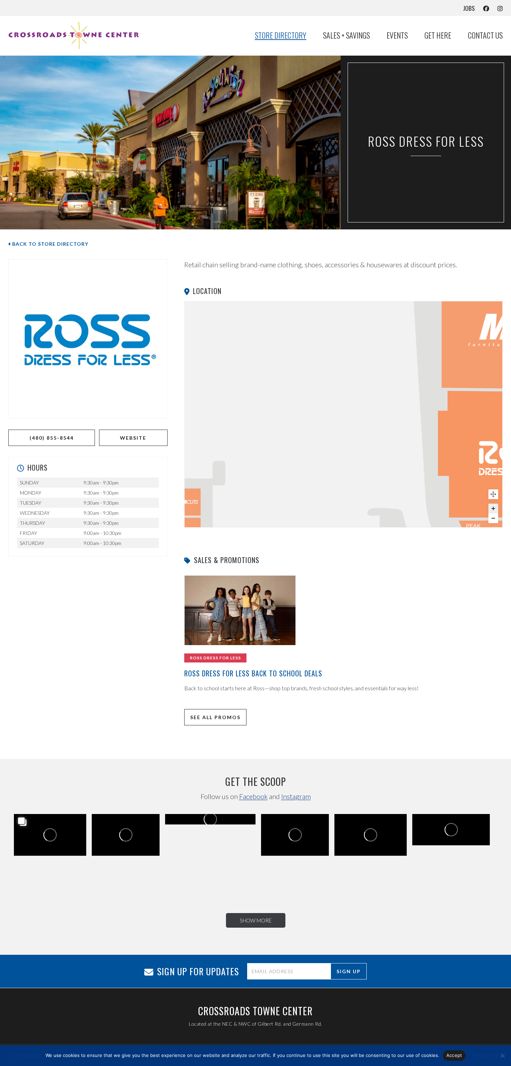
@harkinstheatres (55, 837)
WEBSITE (133, 438)
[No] (502, 1055)
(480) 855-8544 (52, 438)
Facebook (253, 796)
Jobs (469, 8)
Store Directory (280, 35)
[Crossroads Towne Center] (77, 35)
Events (397, 35)
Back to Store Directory (49, 244)
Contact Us (485, 35)
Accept (454, 1055)
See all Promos (215, 717)
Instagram (296, 796)
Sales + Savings (346, 35)
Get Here (437, 35)
